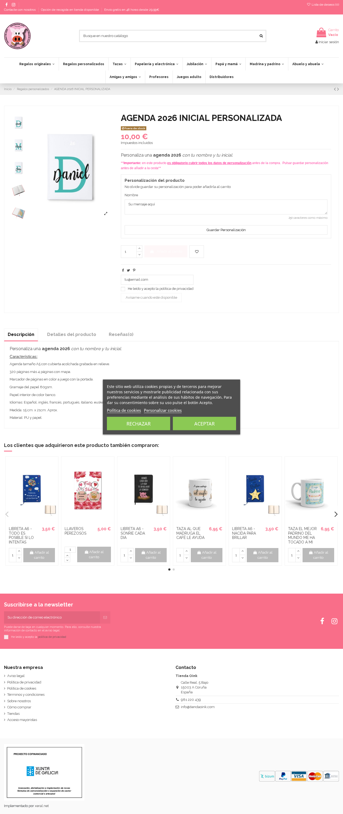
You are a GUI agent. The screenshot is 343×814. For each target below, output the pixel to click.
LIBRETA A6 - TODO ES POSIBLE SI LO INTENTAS (21, 535)
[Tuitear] (128, 270)
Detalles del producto (71, 334)
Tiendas (13, 714)
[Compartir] (123, 270)
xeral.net (42, 806)
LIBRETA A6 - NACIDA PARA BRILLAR (244, 533)
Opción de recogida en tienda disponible (70, 10)
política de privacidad (176, 289)
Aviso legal (16, 676)
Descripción (21, 334)
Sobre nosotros (19, 701)
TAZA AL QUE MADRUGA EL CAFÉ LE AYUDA (190, 533)
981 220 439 (191, 700)
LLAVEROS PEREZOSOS (75, 531)
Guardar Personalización (226, 230)
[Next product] (338, 89)
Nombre (131, 195)
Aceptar (204, 423)
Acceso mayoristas (22, 720)
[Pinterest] (134, 270)
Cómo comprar (19, 707)
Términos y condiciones (25, 695)
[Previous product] (335, 89)
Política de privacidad (24, 682)
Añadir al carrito (169, 251)
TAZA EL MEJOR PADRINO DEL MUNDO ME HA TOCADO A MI (302, 535)
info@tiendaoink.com (198, 707)
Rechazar (138, 423)
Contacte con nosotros (20, 10)
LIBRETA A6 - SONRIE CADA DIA (133, 533)
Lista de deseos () (325, 4)
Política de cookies (21, 688)
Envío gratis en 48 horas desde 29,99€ (131, 10)
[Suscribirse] (105, 617)
